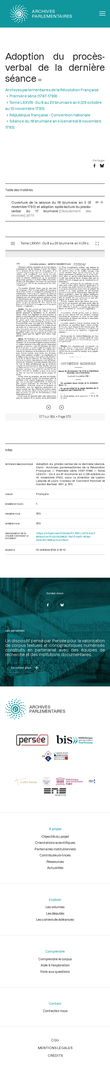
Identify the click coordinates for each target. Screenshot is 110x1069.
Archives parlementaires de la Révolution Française (52, 90)
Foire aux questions (55, 971)
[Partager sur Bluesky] (102, 166)
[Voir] (40, 78)
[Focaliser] (102, 202)
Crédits (55, 1055)
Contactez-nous (55, 1011)
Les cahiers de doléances (55, 919)
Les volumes (55, 907)
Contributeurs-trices (55, 855)
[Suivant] (61, 407)
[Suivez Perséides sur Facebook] (47, 604)
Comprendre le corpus (55, 959)
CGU (55, 1040)
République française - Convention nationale (49, 115)
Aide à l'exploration (55, 965)
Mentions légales (55, 1048)
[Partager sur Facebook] (94, 166)
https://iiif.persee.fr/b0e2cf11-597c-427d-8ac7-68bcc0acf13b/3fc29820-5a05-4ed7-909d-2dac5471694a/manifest (66, 536)
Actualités (55, 868)
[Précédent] (48, 407)
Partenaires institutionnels (55, 849)
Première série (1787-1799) (33, 96)
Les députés (55, 913)
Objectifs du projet (55, 836)
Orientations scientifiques (55, 842)
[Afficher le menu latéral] (12, 243)
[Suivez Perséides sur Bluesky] (62, 604)
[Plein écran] (97, 243)
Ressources (55, 861)
